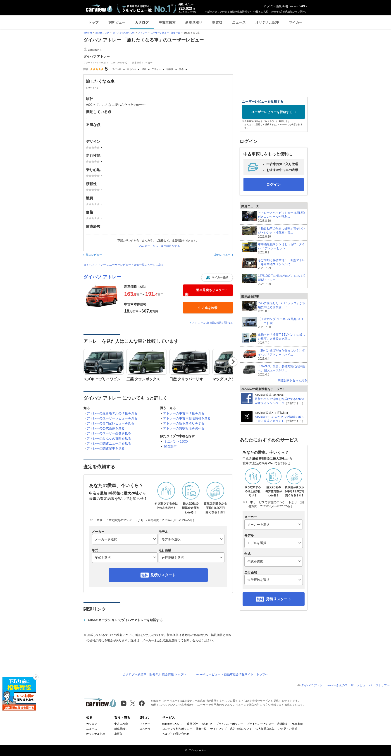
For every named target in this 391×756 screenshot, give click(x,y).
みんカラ (145, 728)
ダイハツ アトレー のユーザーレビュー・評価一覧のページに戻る (123, 264)
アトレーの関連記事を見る (106, 448)
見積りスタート (163, 575)
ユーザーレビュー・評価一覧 (165, 32)
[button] (217, 277)
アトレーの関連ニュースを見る (109, 443)
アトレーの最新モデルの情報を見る (112, 413)
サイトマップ (218, 728)
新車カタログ (102, 32)
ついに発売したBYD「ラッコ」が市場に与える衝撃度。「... (281, 307)
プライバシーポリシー (229, 723)
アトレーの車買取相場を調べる (212, 323)
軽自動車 (170, 446)
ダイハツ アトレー (102, 276)
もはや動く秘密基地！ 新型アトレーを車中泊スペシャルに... (281, 264)
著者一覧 (201, 728)
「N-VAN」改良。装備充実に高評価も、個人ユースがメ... (281, 370)
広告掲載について (241, 728)
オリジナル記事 (267, 22)
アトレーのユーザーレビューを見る (112, 418)
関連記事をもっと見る (292, 380)
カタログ (142, 22)
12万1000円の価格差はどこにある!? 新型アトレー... (281, 280)
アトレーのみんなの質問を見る (109, 438)
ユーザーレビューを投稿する (272, 112)
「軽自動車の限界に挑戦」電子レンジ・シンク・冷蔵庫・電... (281, 232)
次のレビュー (222, 254)
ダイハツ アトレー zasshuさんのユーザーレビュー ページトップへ (345, 685)
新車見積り (193, 22)
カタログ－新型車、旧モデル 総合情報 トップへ (154, 674)
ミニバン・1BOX (176, 441)
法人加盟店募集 (264, 728)
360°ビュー (116, 22)
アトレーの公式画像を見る (106, 428)
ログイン (269, 6)
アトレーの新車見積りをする (183, 423)
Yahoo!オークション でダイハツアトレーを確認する (125, 620)
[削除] (35, 677)
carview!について (172, 723)
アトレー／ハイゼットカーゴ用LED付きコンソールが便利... (281, 217)
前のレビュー (94, 254)
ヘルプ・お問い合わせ (175, 733)
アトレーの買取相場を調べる (183, 428)
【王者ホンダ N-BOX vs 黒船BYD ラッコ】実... (280, 323)
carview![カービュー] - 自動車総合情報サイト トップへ (231, 674)
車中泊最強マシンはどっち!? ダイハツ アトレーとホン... (281, 248)
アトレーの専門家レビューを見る (110, 423)
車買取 (217, 22)
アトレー (142, 32)
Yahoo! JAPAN (299, 6)
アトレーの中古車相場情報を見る (187, 418)
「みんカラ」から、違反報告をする (158, 246)
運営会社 (192, 723)
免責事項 (297, 723)
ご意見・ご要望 (287, 728)
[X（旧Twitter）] (132, 703)
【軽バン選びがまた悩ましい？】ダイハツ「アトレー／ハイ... (281, 354)
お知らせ (206, 723)
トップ (93, 22)
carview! (87, 32)
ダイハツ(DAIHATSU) (123, 32)
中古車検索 (167, 22)
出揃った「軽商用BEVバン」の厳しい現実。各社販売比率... (281, 338)
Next (233, 361)
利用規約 (282, 723)
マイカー (296, 22)
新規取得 (281, 6)
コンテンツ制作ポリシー (177, 728)
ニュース (239, 22)
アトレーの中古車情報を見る (183, 413)
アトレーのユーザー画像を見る (109, 433)
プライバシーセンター (260, 723)
